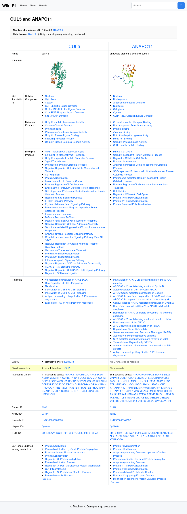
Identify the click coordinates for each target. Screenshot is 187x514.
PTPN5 (56, 387)
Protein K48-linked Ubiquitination (62, 253)
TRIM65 (131, 397)
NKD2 (160, 391)
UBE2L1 (132, 400)
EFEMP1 (131, 381)
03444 (45, 413)
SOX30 (65, 391)
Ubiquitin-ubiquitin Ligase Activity (130, 135)
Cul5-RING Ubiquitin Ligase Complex (64, 112)
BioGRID (32, 34)
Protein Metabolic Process (59, 475)
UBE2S (142, 400)
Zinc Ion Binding (121, 132)
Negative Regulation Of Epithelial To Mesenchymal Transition (72, 169)
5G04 (138, 432)
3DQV (51, 432)
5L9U (112, 436)
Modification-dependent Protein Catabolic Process (139, 478)
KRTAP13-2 (129, 387)
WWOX (159, 400)
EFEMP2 (141, 381)
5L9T (170, 432)
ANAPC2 (149, 374)
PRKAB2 (133, 394)
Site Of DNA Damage (56, 115)
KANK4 (102, 384)
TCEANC (114, 397)
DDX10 (66, 368)
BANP (157, 374)
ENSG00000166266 (52, 420)
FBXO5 (151, 381)
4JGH (59, 432)
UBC (96, 391)
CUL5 (74, 46)
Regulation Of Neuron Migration (61, 273)
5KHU (164, 432)
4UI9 (125, 432)
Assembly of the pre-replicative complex (134, 335)
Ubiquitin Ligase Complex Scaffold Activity (67, 141)
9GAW (120, 439)
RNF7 (102, 387)
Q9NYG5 (114, 426)
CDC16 (132, 377)
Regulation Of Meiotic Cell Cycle (130, 194)
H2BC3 (138, 384)
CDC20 (140, 377)
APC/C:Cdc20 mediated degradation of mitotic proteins (142, 319)
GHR (77, 384)
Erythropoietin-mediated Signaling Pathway (67, 204)
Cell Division (119, 191)
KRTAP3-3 (166, 387)
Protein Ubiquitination (56, 177)
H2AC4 (130, 384)
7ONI (77, 432)
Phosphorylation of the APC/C (129, 322)
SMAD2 (46, 391)
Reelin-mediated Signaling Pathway (63, 197)
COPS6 (72, 381)
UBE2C (145, 397)
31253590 (58, 29)
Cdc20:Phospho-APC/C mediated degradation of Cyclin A (143, 302)
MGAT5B (144, 391)
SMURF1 (55, 391)
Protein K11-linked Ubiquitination (62, 256)
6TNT (152, 436)
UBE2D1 (154, 397)
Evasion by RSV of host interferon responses (69, 302)
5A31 (131, 432)
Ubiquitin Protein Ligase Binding (62, 135)
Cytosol (49, 102)
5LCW (119, 436)
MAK (136, 391)
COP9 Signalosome (55, 468)
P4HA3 (113, 394)
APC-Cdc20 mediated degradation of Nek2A (136, 325)
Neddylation (51, 286)
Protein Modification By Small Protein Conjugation (71, 449)
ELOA (55, 384)
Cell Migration (52, 174)
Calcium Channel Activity (58, 125)
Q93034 (46, 426)
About (33, 5)
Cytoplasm (50, 99)
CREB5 (149, 377)
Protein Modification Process (60, 462)
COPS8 (91, 381)
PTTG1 (142, 394)
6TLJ (139, 436)
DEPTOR (46, 384)
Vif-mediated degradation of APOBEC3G (66, 279)
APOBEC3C (82, 374)
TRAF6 (83, 391)
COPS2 (102, 377)
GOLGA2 (85, 384)
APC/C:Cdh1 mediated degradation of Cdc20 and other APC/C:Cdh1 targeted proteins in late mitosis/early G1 (142, 297)
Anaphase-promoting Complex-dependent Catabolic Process (140, 166)
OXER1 (168, 391)
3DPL (45, 432)
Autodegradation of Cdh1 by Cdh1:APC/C (135, 289)
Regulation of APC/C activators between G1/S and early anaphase (142, 314)
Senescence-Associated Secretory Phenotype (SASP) (142, 332)
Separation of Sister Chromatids (130, 329)
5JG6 (151, 432)
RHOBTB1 (73, 387)
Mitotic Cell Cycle (122, 151)
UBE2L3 (46, 394)
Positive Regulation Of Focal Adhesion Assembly (71, 220)
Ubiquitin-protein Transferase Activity (64, 122)
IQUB (162, 384)
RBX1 (64, 387)
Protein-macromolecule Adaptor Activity (66, 132)
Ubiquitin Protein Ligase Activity (130, 141)
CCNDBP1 (67, 377)
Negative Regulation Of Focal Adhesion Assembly (71, 224)
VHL (53, 394)
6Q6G (126, 436)
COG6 (83, 377)
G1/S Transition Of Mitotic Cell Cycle (64, 151)
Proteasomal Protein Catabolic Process (66, 164)
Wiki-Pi (9, 5)
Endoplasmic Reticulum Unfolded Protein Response (72, 187)
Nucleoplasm (120, 99)
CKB (76, 377)
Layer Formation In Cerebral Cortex (63, 181)
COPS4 (55, 381)
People (43, 5)
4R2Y (120, 432)
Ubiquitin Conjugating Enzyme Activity (133, 475)
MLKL (153, 391)
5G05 (144, 432)
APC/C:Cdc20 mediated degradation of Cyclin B (138, 286)
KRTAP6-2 (127, 391)
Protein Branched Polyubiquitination (132, 204)
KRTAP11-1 (116, 387)
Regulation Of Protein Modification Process (68, 472)
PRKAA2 (123, 394)
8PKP (159, 436)
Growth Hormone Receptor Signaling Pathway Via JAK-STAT (74, 238)
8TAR (166, 436)
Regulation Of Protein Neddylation (63, 459)
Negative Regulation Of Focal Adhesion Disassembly (73, 263)
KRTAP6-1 (115, 391)
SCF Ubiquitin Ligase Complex (61, 105)
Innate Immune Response (58, 214)
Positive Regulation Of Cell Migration (64, 184)
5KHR (157, 432)
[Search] (181, 5)
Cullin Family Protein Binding (128, 145)
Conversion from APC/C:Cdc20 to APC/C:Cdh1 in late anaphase (141, 307)
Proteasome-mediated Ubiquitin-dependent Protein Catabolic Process (71, 209)
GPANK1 (121, 384)
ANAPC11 (142, 46)
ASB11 (45, 377)
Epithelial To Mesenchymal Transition (65, 154)
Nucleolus (118, 105)
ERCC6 (70, 384)
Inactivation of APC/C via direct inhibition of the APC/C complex (142, 281)
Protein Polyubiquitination (126, 445)
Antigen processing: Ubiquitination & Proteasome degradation (71, 297)
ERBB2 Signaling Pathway (59, 201)
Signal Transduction (55, 161)
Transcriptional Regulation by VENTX (132, 342)
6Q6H (133, 436)
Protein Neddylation (55, 445)
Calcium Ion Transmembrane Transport (65, 250)
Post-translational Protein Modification (65, 452)
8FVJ (95, 432)
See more (47, 478)
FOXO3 (159, 381)
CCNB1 (124, 377)
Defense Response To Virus (60, 217)
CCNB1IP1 (56, 377)
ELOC (62, 384)
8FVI (88, 432)
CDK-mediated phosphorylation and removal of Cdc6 (140, 339)
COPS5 (63, 381)
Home (23, 5)
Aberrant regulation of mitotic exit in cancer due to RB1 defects (142, 347)
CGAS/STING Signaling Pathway (62, 266)
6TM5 (146, 436)
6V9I (71, 432)
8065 (44, 407)
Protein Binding (53, 128)
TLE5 (123, 397)
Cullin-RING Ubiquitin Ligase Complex (65, 109)
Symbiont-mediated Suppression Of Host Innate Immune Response (75, 228)
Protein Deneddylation (56, 455)
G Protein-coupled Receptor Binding (132, 122)
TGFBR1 (74, 391)
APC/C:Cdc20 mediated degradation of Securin (138, 292)
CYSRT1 (114, 381)
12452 (113, 413)
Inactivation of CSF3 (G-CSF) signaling (65, 289)
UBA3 (90, 391)
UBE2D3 (114, 400)
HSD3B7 (154, 384)
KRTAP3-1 (155, 387)
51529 (113, 407)
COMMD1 (92, 377)
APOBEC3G (96, 374)
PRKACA (47, 387)
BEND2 (166, 374)
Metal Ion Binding (122, 138)
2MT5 (113, 432)
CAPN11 (114, 377)
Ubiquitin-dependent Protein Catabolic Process (69, 158)
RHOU (94, 387)
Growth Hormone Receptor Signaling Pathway (69, 233)
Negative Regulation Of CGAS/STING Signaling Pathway (75, 270)
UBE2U (150, 400)
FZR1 (113, 384)
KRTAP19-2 (142, 387)
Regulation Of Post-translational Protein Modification (72, 465)
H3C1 (146, 384)
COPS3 (46, 381)
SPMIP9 (169, 394)
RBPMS (151, 394)
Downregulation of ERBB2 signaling (64, 283)
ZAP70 (167, 400)
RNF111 (160, 394)
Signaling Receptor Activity (59, 138)
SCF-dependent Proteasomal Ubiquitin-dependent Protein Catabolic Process (75, 192)
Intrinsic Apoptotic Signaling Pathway (65, 260)
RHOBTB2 (85, 387)
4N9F (65, 432)
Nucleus (49, 96)
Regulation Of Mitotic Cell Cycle (130, 158)
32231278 (69, 361)
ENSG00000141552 (120, 420)
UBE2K (124, 400)
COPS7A (82, 381)
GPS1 (94, 384)
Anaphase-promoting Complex (129, 102)
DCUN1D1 (101, 381)
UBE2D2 (164, 397)
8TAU (113, 439)
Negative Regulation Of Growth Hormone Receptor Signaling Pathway (71, 245)
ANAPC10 (138, 374)
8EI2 (83, 432)
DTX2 (123, 381)
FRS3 (167, 381)
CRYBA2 (158, 377)
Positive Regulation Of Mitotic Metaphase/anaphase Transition (140, 186)
